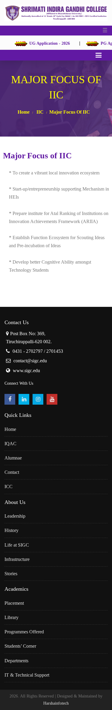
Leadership (14, 516)
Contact (11, 472)
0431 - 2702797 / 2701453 (38, 351)
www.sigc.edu (26, 370)
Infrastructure (17, 559)
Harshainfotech (56, 703)
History (11, 530)
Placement (14, 603)
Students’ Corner (20, 646)
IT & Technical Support (26, 674)
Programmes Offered (24, 631)
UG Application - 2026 (45, 43)
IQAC (10, 443)
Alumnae (13, 457)
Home (24, 112)
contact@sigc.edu (30, 360)
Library (11, 617)
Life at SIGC (16, 544)
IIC (40, 112)
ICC (8, 486)
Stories (10, 573)
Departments (16, 660)
